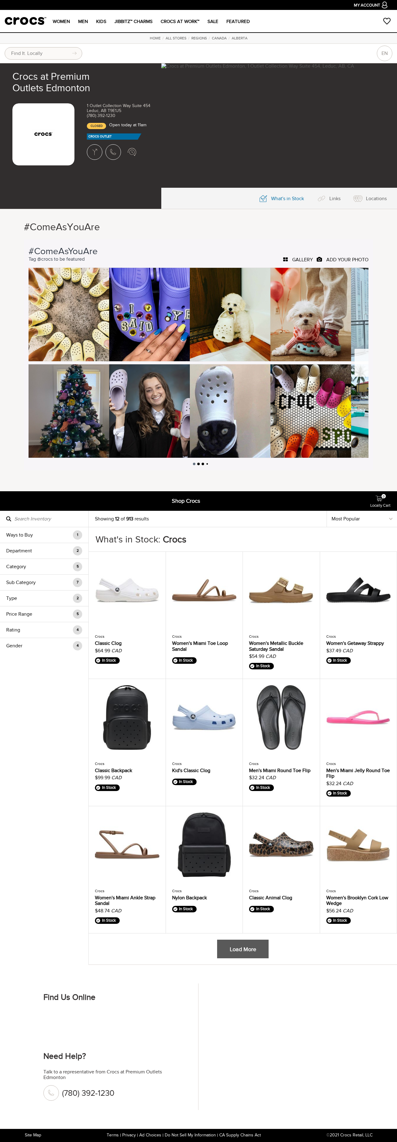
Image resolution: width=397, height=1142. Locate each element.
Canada (219, 38)
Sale (212, 21)
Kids (101, 21)
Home (155, 38)
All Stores (176, 38)
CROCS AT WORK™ (180, 21)
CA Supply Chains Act (240, 1135)
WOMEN (61, 21)
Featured (238, 21)
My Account (367, 5)
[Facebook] (51, 1018)
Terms (113, 1135)
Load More (243, 949)
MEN (83, 21)
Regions (199, 38)
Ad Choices (150, 1135)
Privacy (129, 1135)
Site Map (33, 1135)
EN (384, 53)
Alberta (240, 38)
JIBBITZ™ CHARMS (133, 21)
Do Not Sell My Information (190, 1135)
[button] (44, 535)
